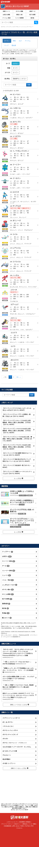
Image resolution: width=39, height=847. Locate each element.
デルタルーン (7, 755)
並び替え (7, 78)
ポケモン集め (7, 589)
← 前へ (5, 377)
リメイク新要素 (19, 18)
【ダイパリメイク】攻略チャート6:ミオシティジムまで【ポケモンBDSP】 (17, 472)
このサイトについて (11, 822)
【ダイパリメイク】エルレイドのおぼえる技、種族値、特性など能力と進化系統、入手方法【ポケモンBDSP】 (17, 422)
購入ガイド (6, 618)
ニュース (6, 575)
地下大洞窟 (32, 14)
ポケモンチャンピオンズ (10, 734)
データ (5, 566)
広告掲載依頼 (7, 826)
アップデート (7, 551)
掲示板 (32, 18)
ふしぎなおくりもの (9, 585)
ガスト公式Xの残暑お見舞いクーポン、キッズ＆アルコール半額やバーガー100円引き (18, 678)
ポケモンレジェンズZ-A (10, 730)
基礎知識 (6, 603)
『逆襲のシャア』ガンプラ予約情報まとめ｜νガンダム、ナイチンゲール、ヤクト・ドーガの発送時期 (18, 670)
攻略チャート (6, 11)
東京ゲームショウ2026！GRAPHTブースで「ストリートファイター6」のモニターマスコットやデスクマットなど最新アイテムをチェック (18, 696)
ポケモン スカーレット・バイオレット (15, 743)
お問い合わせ (15, 826)
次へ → (18, 377)
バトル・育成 (7, 580)
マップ (6, 45)
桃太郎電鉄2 (6, 759)
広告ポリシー (18, 824)
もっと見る (17, 478)
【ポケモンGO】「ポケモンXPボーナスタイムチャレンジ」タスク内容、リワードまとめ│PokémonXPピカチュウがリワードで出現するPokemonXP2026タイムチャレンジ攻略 (18, 653)
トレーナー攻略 (8, 570)
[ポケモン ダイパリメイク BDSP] (18, 8)
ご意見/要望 (21, 822)
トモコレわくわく (8, 726)
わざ (20, 41)
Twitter (22, 826)
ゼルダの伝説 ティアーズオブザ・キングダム (17, 747)
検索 (36, 22)
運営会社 (25, 824)
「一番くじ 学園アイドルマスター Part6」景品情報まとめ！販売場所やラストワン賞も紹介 (18, 687)
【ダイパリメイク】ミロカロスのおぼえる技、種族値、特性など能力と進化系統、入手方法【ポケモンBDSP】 (17, 430)
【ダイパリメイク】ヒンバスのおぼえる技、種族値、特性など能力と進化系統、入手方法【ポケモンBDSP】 (17, 439)
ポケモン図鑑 (19, 11)
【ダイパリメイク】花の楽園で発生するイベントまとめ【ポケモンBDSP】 (17, 454)
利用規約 (28, 822)
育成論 (5, 613)
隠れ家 (14, 45)
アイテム (27, 41)
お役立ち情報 (6, 14)
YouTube (27, 826)
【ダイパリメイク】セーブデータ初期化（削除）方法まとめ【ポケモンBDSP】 (17, 415)
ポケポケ (5, 738)
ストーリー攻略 (8, 561)
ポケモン (7, 41)
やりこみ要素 (7, 594)
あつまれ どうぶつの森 (10, 751)
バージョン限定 (6, 18)
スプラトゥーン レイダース (11, 718)
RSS (32, 826)
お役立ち (6, 556)
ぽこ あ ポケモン (8, 722)
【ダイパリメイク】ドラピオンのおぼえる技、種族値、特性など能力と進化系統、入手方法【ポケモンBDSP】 (17, 447)
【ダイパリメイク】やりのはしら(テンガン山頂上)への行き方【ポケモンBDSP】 (17, 409)
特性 (14, 41)
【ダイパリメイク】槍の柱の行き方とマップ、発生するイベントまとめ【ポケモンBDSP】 (17, 460)
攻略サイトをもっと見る (18, 768)
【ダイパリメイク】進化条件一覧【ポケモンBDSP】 (17, 466)
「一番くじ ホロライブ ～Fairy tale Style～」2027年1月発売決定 (17, 663)
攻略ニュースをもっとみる (18, 704)
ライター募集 (32, 824)
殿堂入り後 (19, 14)
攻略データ (32, 11)
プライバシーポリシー (7, 824)
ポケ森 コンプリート (9, 763)
